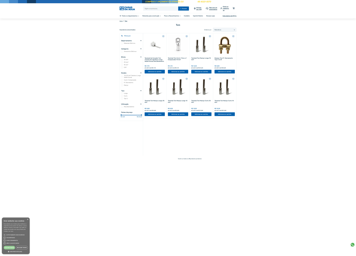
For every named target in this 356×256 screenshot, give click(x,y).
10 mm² (126, 59)
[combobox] (166, 8)
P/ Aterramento (128, 82)
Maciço (126, 85)
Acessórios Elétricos (130, 51)
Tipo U (126, 98)
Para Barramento (129, 107)
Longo (126, 93)
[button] (131, 41)
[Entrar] (225, 8)
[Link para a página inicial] (121, 21)
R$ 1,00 (123, 116)
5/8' (125, 67)
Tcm (126, 21)
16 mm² (126, 65)
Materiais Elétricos (129, 43)
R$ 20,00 (139, 116)
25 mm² (126, 62)
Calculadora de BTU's (229, 16)
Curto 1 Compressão (130, 80)
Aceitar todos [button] (9, 247)
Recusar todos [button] (22, 247)
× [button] (27, 219)
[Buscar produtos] (183, 8)
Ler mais (11, 231)
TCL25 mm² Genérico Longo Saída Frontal (132, 76)
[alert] (16, 236)
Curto (125, 96)
